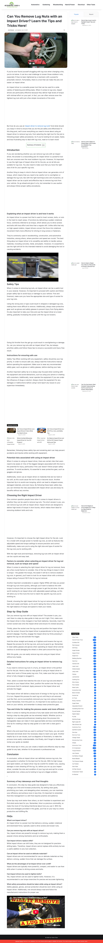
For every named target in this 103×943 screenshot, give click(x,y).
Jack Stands (75, 753)
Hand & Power (70, 4)
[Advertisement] (36, 113)
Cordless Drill (75, 642)
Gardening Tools (76, 727)
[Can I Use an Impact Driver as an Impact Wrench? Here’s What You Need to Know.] (11, 430)
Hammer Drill (75, 663)
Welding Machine (76, 658)
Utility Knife (75, 671)
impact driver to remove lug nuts (37, 126)
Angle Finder (75, 703)
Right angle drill (76, 722)
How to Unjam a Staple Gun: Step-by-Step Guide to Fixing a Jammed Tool (88, 264)
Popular (76, 14)
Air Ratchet (75, 774)
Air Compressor (76, 748)
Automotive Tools (76, 745)
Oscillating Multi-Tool (77, 708)
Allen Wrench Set (76, 724)
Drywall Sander (76, 711)
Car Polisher (75, 764)
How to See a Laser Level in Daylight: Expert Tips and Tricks (88, 22)
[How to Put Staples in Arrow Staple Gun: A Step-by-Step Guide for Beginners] (75, 565)
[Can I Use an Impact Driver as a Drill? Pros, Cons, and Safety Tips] (41, 430)
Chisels (74, 742)
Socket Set (75, 695)
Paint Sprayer (75, 645)
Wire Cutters (75, 682)
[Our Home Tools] (12, 5)
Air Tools (74, 698)
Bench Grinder (76, 692)
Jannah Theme (19, 941)
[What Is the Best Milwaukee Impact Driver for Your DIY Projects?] (11, 441)
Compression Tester (77, 771)
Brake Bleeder (76, 758)
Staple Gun (75, 655)
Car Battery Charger (77, 756)
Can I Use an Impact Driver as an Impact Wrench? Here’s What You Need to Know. (26, 431)
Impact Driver (75, 653)
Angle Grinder (76, 650)
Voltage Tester (76, 737)
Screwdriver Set (76, 690)
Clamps (74, 674)
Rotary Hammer (76, 700)
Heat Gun (74, 661)
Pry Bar (74, 716)
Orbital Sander (76, 669)
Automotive (35, 4)
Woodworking (58, 4)
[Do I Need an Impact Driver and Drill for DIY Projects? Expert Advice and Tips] (41, 440)
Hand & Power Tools (77, 639)
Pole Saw (74, 732)
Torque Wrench (76, 750)
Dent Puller (75, 766)
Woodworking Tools (77, 740)
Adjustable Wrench (77, 706)
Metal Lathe (75, 687)
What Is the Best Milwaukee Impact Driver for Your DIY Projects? (24, 440)
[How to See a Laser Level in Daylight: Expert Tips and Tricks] (75, 79)
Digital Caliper (76, 714)
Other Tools (91, 4)
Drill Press (74, 647)
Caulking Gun (75, 679)
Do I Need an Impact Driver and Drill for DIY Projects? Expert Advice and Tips (55, 440)
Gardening (46, 4)
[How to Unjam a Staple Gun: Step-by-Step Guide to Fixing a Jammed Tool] (75, 322)
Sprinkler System (76, 729)
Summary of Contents (34, 145)
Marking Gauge (76, 719)
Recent (91, 14)
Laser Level (75, 666)
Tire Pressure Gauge (77, 761)
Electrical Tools (76, 735)
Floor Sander (75, 684)
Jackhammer (75, 677)
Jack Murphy (11, 30)
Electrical (81, 4)
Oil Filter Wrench (76, 769)
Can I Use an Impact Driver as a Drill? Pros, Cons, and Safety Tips (55, 431)
